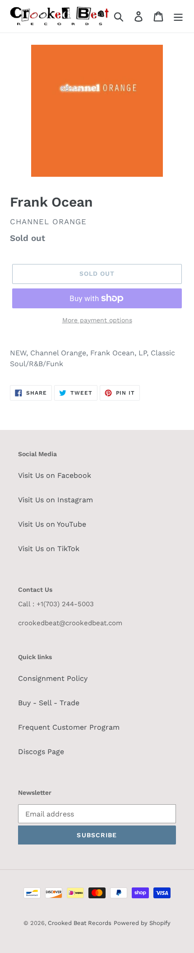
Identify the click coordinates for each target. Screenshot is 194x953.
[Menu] (178, 16)
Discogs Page (41, 751)
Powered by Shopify (142, 923)
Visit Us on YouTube (52, 524)
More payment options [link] (97, 320)
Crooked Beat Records (79, 923)
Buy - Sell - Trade (48, 702)
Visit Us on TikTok (48, 548)
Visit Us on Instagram (55, 499)
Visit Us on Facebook (54, 475)
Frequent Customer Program (69, 727)
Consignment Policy (53, 678)
